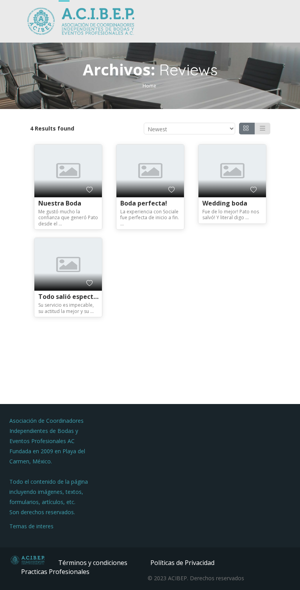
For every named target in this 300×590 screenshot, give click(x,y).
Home (149, 85)
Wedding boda (224, 203)
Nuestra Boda (59, 203)
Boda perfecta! (143, 203)
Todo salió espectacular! (76, 296)
